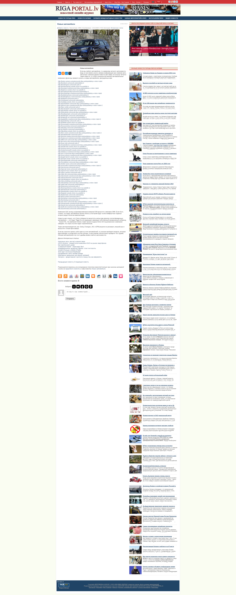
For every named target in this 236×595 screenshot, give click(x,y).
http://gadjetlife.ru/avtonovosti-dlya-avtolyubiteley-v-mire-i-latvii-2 (79, 119)
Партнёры (154, 587)
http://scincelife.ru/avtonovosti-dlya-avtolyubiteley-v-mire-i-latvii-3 (79, 165)
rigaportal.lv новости (73, 269)
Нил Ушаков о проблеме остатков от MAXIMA (158, 143)
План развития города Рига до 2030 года (156, 163)
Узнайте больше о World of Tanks (69, 250)
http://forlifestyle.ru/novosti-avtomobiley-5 (71, 116)
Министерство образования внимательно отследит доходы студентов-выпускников (157, 275)
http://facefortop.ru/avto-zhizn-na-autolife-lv (72, 110)
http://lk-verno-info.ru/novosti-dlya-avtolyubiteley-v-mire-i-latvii (78, 141)
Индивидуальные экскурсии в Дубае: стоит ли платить (77, 248)
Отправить (70, 299)
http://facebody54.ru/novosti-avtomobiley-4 (72, 109)
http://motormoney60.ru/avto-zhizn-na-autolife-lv (74, 150)
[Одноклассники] (63, 73)
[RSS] (169, 2)
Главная (59, 2)
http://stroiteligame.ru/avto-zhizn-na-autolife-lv (73, 179)
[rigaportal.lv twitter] (174, 2)
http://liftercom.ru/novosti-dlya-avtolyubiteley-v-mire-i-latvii (77, 140)
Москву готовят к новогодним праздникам (157, 536)
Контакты (92, 587)
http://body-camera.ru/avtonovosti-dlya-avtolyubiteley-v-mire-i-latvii (80, 81)
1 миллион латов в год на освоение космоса (158, 385)
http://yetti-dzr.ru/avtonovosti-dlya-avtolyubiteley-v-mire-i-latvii (78, 207)
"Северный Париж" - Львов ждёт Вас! (71, 247)
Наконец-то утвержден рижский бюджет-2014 (158, 184)
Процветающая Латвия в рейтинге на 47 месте (158, 546)
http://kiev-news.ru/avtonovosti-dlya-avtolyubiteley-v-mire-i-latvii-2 (80, 133)
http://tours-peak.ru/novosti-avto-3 (69, 196)
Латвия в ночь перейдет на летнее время (157, 214)
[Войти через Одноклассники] (91, 286)
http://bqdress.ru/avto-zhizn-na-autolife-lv (71, 90)
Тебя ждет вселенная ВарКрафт (69, 252)
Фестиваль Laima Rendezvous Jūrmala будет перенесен (153, 49)
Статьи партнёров (144, 587)
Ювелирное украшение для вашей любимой (73, 255)
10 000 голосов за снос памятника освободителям (160, 93)
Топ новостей (77, 2)
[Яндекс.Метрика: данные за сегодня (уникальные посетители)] (64, 588)
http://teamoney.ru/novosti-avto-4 (69, 186)
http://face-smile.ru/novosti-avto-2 (69, 107)
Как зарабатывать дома (66, 245)
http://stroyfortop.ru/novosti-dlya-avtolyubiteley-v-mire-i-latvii (78, 183)
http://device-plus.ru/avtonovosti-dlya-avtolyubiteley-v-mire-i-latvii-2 (80, 105)
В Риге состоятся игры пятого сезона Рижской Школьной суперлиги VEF (158, 325)
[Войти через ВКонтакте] (78, 286)
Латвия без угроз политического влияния (157, 173)
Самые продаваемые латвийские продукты (157, 526)
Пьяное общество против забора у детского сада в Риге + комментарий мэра (159, 456)
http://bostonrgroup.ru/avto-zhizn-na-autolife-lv (73, 86)
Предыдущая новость (65, 262)
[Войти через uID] (74, 286)
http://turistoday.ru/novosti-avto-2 (69, 200)
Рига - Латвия (136, 2)
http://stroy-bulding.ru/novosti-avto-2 (70, 181)
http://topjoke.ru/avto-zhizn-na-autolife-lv (71, 193)
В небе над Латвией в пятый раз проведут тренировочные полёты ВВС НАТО (157, 436)
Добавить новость (62, 28)
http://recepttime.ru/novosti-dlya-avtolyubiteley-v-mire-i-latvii (78, 162)
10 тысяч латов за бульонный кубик (155, 375)
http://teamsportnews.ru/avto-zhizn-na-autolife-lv (74, 188)
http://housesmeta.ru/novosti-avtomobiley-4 (72, 126)
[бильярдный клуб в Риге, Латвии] (140, 14)
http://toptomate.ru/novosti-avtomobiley (71, 195)
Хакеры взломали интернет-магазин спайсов (158, 425)
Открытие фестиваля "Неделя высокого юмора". (159, 335)
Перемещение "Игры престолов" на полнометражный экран (155, 255)
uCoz (65, 581)
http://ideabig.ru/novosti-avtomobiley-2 (70, 128)
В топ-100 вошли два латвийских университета (159, 103)
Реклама (146, 2)
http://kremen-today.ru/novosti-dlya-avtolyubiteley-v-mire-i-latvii (79, 136)
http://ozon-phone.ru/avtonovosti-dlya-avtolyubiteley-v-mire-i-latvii (80, 155)
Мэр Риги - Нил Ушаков (121, 2)
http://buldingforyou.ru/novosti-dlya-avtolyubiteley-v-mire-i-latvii (79, 97)
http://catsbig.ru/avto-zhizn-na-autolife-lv (71, 102)
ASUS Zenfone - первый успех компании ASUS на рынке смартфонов (82, 243)
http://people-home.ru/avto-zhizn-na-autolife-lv (73, 159)
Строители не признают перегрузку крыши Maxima (160, 355)
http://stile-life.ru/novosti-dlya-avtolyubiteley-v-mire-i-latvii (77, 174)
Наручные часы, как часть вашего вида (71, 241)
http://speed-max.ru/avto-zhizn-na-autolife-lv (72, 171)
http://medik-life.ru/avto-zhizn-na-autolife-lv (72, 147)
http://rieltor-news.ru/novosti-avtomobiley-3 (72, 164)
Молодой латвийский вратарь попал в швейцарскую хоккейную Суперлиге (156, 224)
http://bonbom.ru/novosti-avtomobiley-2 (71, 83)
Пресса (114, 587)
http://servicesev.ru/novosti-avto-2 (69, 167)
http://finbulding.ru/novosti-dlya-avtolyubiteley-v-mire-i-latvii (77, 112)
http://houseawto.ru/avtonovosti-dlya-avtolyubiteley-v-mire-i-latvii (79, 124)
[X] (69, 73)
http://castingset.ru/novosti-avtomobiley (71, 100)
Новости (67, 2)
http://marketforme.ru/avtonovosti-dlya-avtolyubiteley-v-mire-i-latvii (80, 145)
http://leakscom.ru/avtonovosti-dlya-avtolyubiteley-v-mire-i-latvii (79, 138)
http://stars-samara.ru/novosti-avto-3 (70, 172)
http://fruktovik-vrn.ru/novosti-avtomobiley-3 (72, 117)
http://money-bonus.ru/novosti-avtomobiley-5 (73, 148)
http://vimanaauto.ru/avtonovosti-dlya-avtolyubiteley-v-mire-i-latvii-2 (80, 203)
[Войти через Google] (86, 286)
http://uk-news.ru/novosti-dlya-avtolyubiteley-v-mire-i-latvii (77, 202)
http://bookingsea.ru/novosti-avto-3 (69, 85)
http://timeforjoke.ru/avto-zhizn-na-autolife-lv (72, 191)
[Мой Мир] (66, 73)
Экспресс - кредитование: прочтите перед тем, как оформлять (80, 257)
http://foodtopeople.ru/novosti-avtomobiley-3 (72, 114)
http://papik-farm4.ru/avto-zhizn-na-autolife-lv (73, 157)
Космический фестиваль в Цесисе (154, 466)
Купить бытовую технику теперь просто (156, 476)
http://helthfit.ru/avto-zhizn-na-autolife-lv (71, 122)
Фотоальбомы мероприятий (93, 2)
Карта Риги (108, 2)
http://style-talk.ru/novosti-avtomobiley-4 (71, 184)
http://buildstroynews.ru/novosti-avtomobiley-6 (73, 95)
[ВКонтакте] (59, 73)
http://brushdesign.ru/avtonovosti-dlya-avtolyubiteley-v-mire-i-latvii (80, 93)
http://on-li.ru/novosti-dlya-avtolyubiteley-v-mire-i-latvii (76, 153)
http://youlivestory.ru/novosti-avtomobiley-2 (72, 208)
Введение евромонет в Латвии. (153, 345)
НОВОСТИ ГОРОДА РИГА (66, 18)
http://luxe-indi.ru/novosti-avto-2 (68, 143)
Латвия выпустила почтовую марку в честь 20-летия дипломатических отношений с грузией (158, 406)
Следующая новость (81, 262)
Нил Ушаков (164, 145)
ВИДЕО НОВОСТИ (172, 18)
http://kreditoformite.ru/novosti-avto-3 (70, 135)
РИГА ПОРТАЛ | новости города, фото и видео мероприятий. (138, 584)
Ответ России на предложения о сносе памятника (160, 153)
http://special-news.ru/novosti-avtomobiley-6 (72, 169)
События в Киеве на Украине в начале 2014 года (159, 73)
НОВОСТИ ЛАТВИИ (84, 18)
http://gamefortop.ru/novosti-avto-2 (69, 121)
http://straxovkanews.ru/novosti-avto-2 (70, 178)
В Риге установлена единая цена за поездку (157, 445)
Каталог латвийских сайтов (127, 587)
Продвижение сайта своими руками (70, 253)
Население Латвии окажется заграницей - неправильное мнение (157, 265)
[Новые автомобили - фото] (89, 67)
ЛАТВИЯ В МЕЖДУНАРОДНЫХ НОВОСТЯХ (107, 18)
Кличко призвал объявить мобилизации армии (159, 566)
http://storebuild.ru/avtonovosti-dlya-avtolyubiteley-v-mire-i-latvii (79, 176)
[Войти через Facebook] (82, 286)
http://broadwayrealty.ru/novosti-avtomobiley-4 (73, 92)
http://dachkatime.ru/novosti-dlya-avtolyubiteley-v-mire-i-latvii (78, 104)
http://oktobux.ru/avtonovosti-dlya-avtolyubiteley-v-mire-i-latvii (78, 152)
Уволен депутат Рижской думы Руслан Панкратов (160, 516)
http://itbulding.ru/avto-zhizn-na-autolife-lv (72, 131)
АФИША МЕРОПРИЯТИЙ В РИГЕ (135, 18)
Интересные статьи (117, 28)
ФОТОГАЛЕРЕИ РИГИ (156, 18)
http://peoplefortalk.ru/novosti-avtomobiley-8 (72, 160)
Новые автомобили (99, 269)
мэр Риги (157, 145)
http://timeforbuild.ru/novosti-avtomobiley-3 (72, 190)
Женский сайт (147, 294)
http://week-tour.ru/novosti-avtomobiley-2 (71, 205)
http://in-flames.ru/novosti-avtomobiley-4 (71, 129)
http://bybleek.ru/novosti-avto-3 (68, 98)
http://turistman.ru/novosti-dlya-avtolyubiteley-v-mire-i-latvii (77, 198)
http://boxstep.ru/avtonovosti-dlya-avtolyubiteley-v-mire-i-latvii (78, 88)
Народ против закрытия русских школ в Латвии (159, 314)
